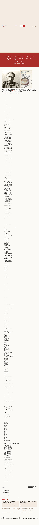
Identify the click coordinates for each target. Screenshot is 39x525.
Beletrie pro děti (6, 508)
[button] (29, 487)
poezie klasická (31, 510)
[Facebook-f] (36, 26)
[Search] (24, 26)
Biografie (32, 508)
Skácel (4, 93)
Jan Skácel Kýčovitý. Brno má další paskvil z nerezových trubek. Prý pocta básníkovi (9, 505)
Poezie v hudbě (5, 495)
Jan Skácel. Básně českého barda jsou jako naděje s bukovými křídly (9, 502)
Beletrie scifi (16, 508)
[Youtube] (35, 26)
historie (30, 509)
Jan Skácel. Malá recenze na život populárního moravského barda (27, 504)
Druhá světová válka (19, 509)
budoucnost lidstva (4, 509)
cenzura (8, 509)
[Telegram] (34, 26)
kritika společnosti (22, 510)
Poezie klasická (6, 490)
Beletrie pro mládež (12, 508)
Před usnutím (14, 90)
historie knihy (33, 509)
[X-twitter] (32, 26)
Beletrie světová (21, 508)
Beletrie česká (27, 508)
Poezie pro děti (19, 61)
